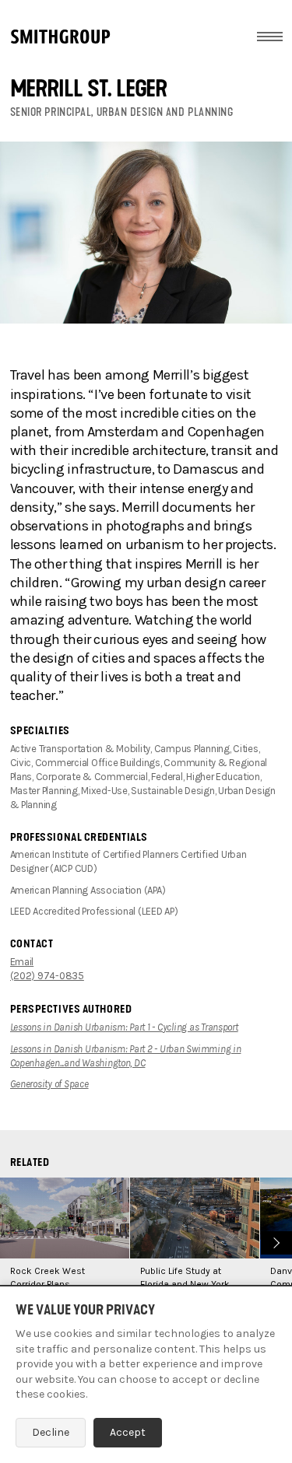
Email (22, 962)
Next (274, 1241)
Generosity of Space (49, 1084)
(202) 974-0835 (47, 976)
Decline (50, 1432)
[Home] (60, 36)
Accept (128, 1432)
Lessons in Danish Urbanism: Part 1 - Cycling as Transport (124, 1027)
